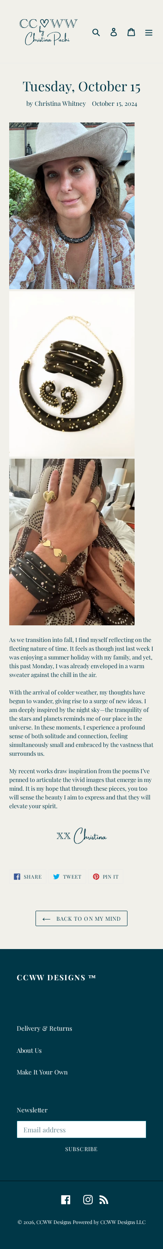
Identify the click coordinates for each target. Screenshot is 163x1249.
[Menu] (149, 31)
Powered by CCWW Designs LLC (109, 1222)
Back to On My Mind (88, 918)
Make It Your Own (42, 1072)
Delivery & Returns (44, 1028)
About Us (29, 1050)
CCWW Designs (53, 1222)
